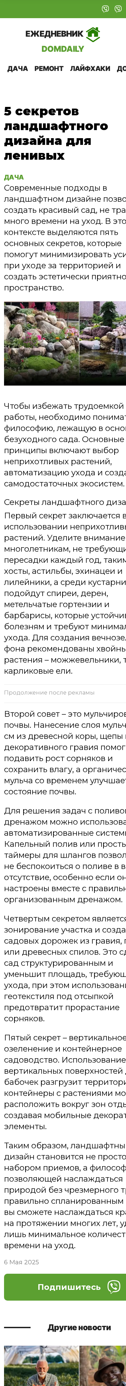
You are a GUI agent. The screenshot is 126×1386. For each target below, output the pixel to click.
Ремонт (49, 69)
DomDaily (55, 41)
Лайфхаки (90, 69)
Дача (17, 69)
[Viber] (105, 9)
